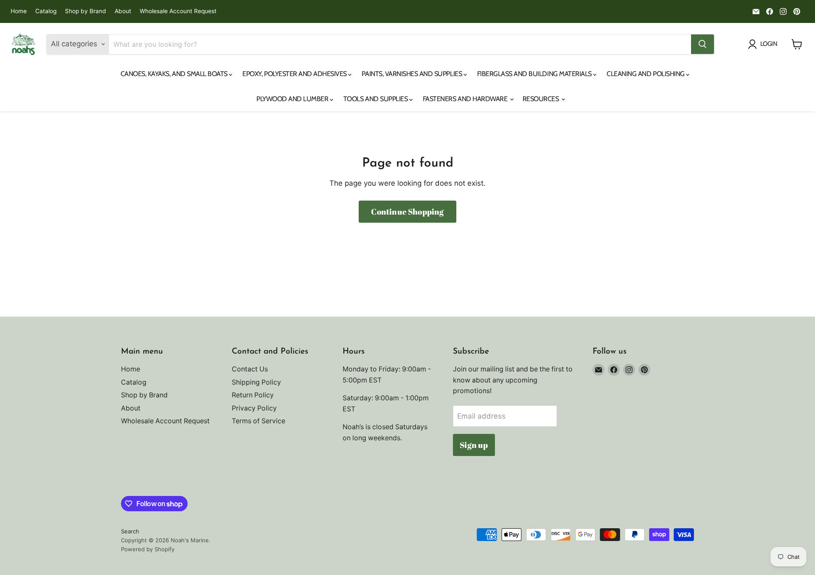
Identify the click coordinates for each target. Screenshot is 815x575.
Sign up (474, 444)
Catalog (45, 11)
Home (19, 11)
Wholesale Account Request (178, 11)
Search (130, 531)
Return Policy (253, 395)
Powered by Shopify (147, 549)
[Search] (702, 44)
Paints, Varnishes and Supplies (412, 74)
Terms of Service (258, 421)
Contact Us (250, 369)
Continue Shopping (407, 211)
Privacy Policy (254, 408)
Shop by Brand (85, 11)
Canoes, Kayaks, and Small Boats (175, 74)
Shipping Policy (256, 382)
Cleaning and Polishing (646, 74)
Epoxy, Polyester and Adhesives (295, 74)
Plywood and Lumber (293, 99)
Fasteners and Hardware (466, 99)
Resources (541, 99)
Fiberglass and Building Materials (535, 74)
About (123, 11)
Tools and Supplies (376, 99)
